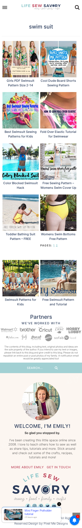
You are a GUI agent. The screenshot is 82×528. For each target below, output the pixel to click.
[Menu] (4, 7)
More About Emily (27, 467)
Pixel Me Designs (56, 523)
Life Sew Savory (41, 6)
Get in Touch (59, 467)
